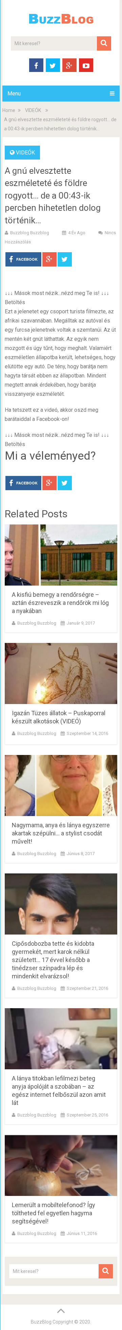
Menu (14, 93)
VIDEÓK (33, 110)
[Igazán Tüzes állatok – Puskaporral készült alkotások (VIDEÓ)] (61, 673)
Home (8, 110)
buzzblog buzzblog (29, 232)
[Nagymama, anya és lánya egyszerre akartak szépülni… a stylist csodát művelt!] (61, 785)
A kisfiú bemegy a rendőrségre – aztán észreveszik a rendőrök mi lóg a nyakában (60, 602)
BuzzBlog (41, 1322)
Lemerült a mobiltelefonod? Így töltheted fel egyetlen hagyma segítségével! (53, 1213)
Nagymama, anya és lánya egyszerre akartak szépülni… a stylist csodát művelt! (61, 833)
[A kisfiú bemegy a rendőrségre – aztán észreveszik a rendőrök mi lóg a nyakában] (61, 555)
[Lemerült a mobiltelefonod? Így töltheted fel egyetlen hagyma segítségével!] (61, 1165)
